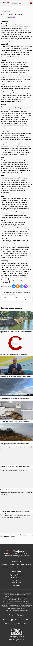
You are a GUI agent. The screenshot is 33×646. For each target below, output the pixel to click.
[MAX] (14, 17)
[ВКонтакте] (8, 17)
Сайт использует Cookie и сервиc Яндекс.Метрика (17, 610)
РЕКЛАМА (16, 585)
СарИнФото (27, 567)
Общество (4, 564)
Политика (22, 564)
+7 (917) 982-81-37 (16, 577)
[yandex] (11, 623)
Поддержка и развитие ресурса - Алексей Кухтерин (16, 640)
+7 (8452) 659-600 (17, 580)
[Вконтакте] (12, 620)
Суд (18, 564)
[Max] (28, 620)
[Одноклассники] (10, 17)
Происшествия (12, 564)
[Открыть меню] (31, 3)
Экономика (28, 564)
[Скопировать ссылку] (16, 17)
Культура (17, 567)
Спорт (21, 567)
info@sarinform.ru (16, 582)
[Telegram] (12, 17)
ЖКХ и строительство (8, 567)
